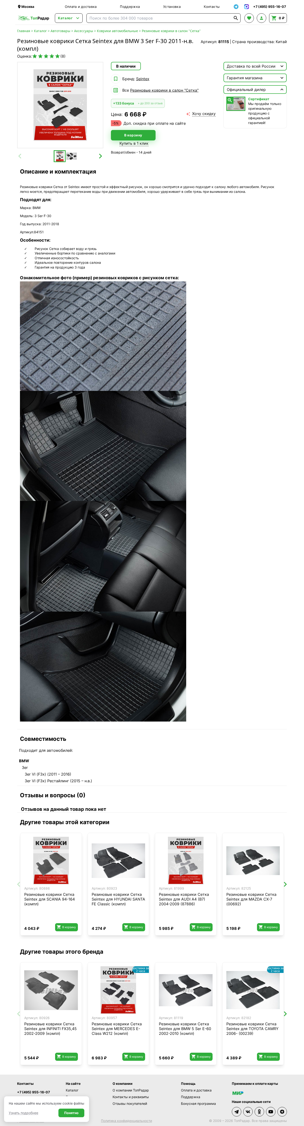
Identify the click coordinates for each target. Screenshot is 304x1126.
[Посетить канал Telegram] (236, 1111)
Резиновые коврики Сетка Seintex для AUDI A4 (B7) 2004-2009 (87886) (184, 899)
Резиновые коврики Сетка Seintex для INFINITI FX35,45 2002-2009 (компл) (50, 1028)
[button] (60, 156)
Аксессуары (83, 31)
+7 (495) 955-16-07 (33, 1092)
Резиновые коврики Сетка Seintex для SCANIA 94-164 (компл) (49, 899)
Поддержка (130, 7)
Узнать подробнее (23, 1113)
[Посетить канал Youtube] (271, 1111)
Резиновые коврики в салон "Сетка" (171, 31)
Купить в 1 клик (133, 143)
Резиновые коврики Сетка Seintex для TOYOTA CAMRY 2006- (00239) (252, 1028)
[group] (60, 105)
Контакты (212, 7)
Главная (23, 31)
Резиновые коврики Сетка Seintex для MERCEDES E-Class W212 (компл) (117, 1028)
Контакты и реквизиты (131, 1097)
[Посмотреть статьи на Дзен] (282, 1111)
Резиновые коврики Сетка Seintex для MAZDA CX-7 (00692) (251, 899)
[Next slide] (100, 156)
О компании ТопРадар (131, 1090)
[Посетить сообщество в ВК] (248, 1111)
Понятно (71, 1113)
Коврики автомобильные (117, 31)
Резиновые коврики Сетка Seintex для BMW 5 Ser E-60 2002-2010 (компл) (185, 1028)
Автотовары (60, 31)
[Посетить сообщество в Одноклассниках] (259, 1111)
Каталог (40, 31)
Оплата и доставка (81, 7)
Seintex (142, 78)
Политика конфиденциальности (126, 1121)
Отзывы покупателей (130, 1103)
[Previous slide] (20, 156)
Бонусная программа (198, 1103)
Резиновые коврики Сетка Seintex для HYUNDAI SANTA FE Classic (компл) (118, 899)
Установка (172, 7)
